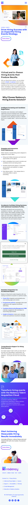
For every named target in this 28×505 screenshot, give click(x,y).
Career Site (6, 298)
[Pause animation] (26, 27)
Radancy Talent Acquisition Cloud (12, 398)
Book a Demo (6, 38)
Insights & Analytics (8, 314)
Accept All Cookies (14, 255)
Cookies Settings (14, 259)
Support (6, 483)
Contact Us (5, 478)
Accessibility (13, 483)
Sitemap (20, 483)
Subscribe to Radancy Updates (11, 489)
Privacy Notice (13, 478)
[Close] (25, 243)
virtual (7, 82)
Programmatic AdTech (9, 302)
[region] (14, 252)
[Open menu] (26, 3)
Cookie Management (9, 486)
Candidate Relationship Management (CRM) (15, 308)
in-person (13, 82)
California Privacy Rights (10, 481)
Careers (19, 481)
